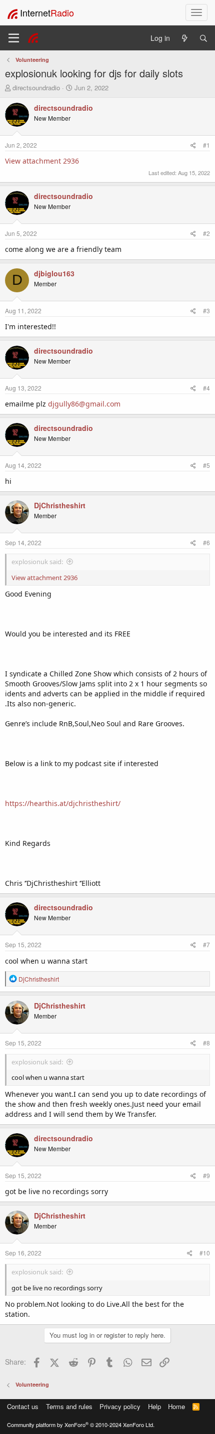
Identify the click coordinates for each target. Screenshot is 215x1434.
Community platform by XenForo (80, 1425)
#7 (206, 944)
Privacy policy (120, 1406)
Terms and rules (69, 1406)
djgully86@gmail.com (84, 404)
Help (154, 1406)
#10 (205, 1252)
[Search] (203, 38)
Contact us (22, 1406)
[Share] (193, 145)
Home (176, 1406)
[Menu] (14, 37)
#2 (206, 233)
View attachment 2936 (42, 161)
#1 (206, 145)
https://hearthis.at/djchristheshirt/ (62, 803)
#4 (206, 388)
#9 (206, 1175)
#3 (206, 310)
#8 (206, 1042)
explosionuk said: (37, 561)
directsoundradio (36, 87)
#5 (206, 465)
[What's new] (184, 38)
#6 (206, 542)
